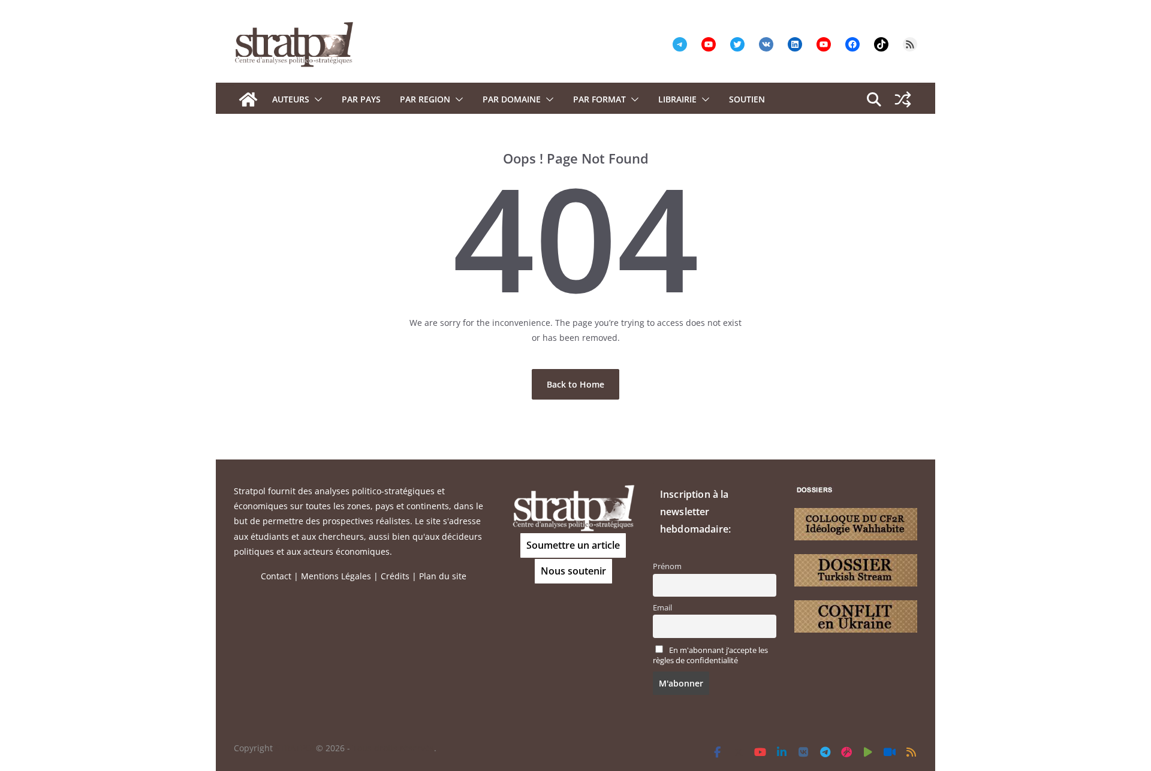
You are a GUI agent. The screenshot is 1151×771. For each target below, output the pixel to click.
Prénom (667, 566)
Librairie (677, 99)
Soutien (747, 99)
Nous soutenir (573, 571)
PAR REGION (425, 99)
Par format (599, 99)
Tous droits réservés (393, 748)
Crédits (395, 576)
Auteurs (290, 99)
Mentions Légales (336, 576)
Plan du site (442, 576)
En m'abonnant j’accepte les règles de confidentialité (710, 655)
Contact (276, 576)
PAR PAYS (361, 99)
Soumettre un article (573, 545)
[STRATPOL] (248, 99)
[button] (316, 99)
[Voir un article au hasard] (902, 99)
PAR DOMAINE (512, 99)
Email (662, 608)
